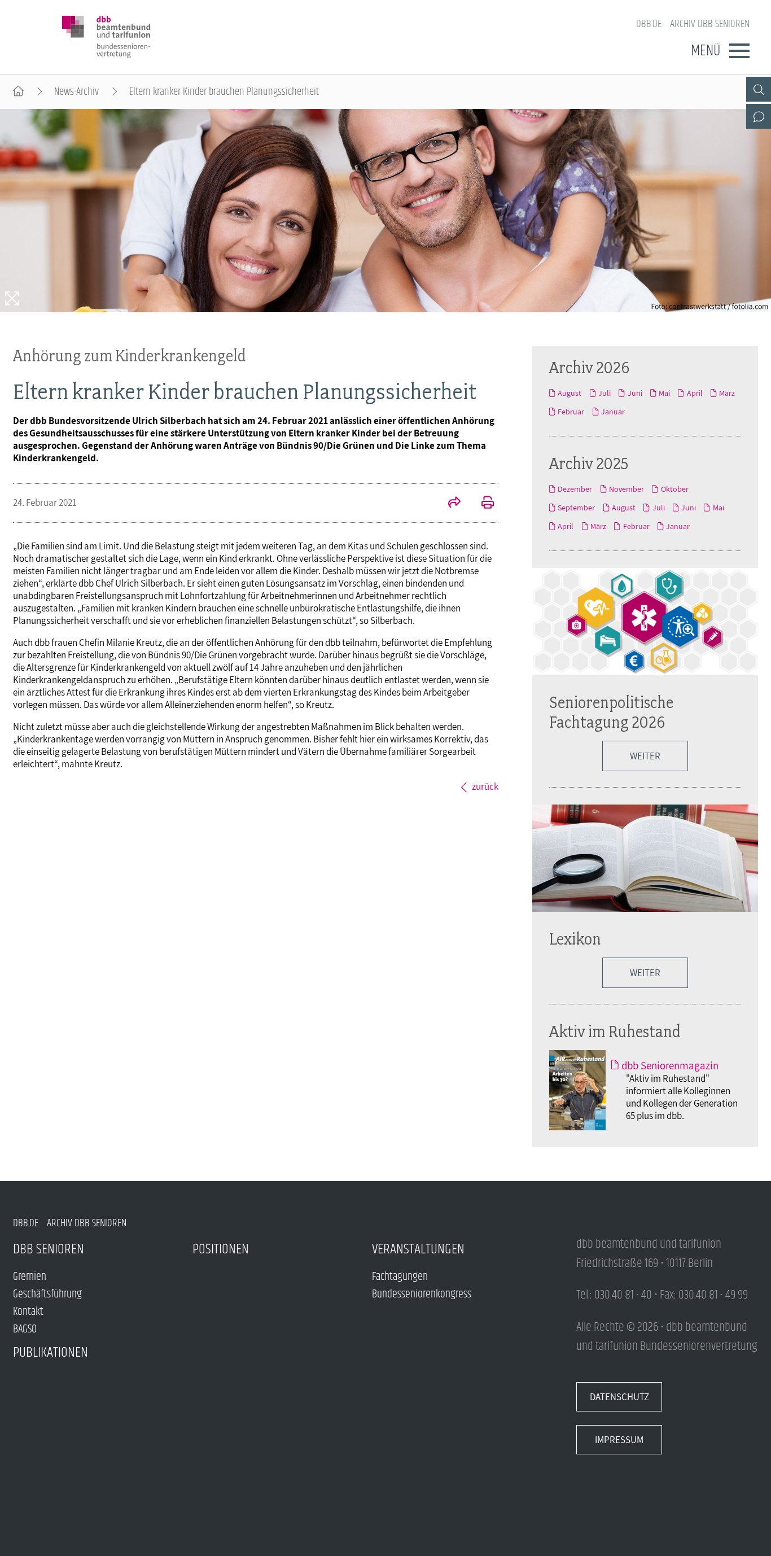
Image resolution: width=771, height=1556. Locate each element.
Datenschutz (619, 1397)
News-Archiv (76, 92)
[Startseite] (18, 92)
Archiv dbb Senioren (710, 24)
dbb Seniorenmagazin (670, 1065)
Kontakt (28, 1312)
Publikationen (50, 1352)
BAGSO (25, 1329)
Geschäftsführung (47, 1294)
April (694, 393)
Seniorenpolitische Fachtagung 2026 (611, 712)
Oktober (674, 489)
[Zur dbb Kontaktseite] (758, 116)
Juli (604, 393)
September (576, 507)
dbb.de (649, 24)
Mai (664, 393)
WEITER (645, 973)
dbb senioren (48, 1249)
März (727, 393)
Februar (571, 412)
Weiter (645, 756)
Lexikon (575, 939)
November (626, 489)
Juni (635, 393)
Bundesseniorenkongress (421, 1294)
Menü (705, 51)
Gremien (29, 1277)
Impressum (619, 1439)
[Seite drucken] (481, 503)
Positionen (220, 1249)
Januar (613, 412)
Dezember (575, 489)
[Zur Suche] (758, 89)
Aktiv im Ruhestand (615, 1031)
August (569, 393)
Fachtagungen (400, 1277)
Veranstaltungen (418, 1249)
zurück (485, 786)
